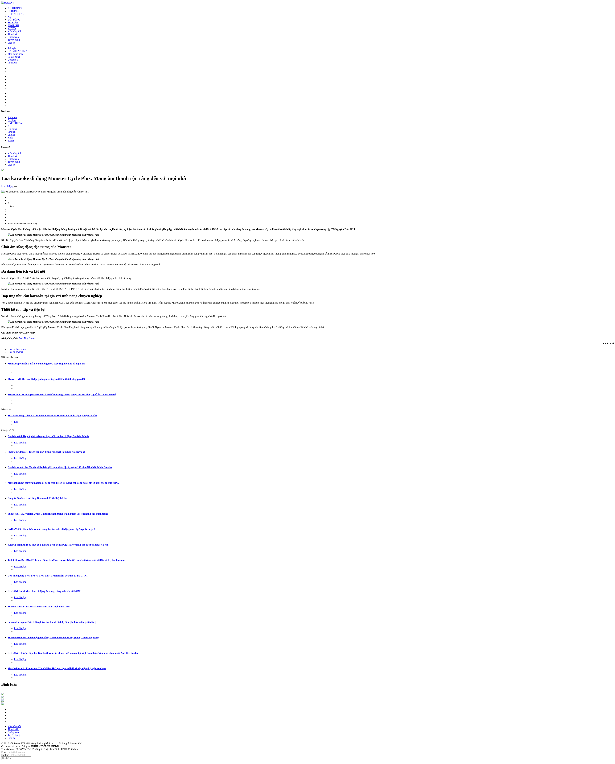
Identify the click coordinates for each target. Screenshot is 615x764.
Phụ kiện (12, 62)
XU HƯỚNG (15, 8)
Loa (16, 421)
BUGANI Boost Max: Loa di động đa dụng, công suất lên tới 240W (44, 591)
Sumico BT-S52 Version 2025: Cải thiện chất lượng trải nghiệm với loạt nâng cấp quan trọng (58, 513)
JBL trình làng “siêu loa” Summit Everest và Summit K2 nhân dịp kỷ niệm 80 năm (52, 415)
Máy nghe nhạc (15, 54)
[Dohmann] (2, 694)
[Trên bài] (2, 170)
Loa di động (14, 56)
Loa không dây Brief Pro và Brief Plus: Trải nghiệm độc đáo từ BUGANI (47, 575)
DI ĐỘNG (13, 11)
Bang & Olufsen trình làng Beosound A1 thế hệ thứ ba (37, 498)
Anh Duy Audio (27, 338)
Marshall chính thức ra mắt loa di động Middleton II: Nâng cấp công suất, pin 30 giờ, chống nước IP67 (63, 482)
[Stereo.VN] (8, 2)
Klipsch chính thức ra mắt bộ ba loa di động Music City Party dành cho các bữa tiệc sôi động (58, 544)
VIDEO (12, 28)
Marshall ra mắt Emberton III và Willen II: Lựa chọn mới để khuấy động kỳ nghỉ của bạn (57, 668)
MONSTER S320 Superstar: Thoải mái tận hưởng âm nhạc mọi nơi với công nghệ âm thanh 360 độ (62, 394)
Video (11, 140)
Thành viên (13, 34)
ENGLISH (13, 25)
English (11, 134)
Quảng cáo (13, 37)
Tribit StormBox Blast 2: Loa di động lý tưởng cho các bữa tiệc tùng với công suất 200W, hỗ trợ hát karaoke (66, 560)
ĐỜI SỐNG (14, 19)
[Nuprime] (2, 700)
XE (9, 16)
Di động (12, 120)
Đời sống (12, 129)
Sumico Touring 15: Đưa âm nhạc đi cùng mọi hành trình (39, 606)
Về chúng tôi (14, 31)
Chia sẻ (17, 349)
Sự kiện (12, 131)
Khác (10, 137)
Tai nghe (12, 48)
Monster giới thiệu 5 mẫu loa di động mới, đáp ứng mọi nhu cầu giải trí (46, 363)
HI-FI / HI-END (16, 14)
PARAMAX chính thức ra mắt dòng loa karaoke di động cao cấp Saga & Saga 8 (51, 529)
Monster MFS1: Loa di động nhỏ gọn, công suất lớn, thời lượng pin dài (46, 379)
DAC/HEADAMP (17, 51)
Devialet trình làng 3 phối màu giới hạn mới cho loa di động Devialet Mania (48, 436)
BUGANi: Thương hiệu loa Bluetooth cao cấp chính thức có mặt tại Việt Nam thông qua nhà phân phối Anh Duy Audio (73, 653)
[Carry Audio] (2, 697)
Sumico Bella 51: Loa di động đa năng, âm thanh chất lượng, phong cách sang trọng (53, 637)
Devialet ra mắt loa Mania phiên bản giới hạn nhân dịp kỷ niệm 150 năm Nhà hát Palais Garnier (60, 467)
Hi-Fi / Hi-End (15, 123)
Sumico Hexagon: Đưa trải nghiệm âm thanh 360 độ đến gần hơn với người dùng (52, 622)
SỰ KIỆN (13, 22)
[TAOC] (2, 704)
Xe (9, 126)
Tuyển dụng (14, 39)
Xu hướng (13, 117)
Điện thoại (13, 59)
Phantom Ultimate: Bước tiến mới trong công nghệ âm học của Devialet (46, 452)
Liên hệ (11, 42)
